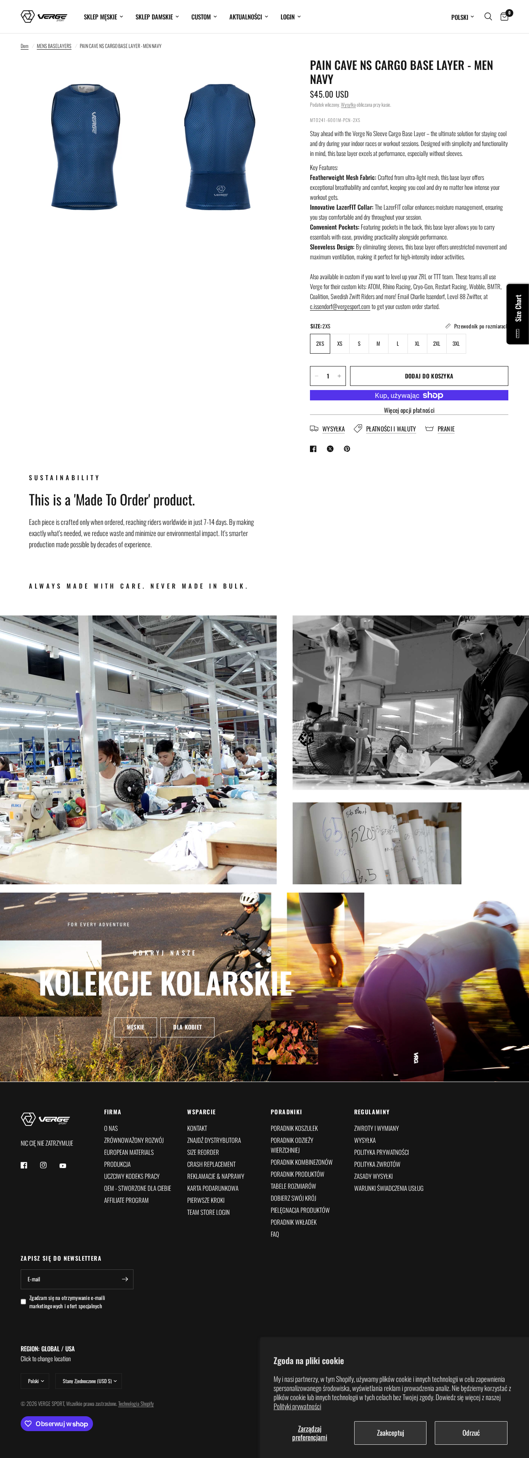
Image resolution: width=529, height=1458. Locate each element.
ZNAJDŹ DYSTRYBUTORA (214, 1139)
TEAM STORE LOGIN (208, 1211)
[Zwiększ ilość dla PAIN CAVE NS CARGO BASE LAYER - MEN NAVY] (339, 375)
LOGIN (288, 16)
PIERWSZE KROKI (205, 1199)
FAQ (275, 1233)
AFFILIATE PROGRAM (126, 1199)
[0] (502, 16)
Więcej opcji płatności (409, 410)
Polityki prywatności (297, 1406)
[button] (135, 1027)
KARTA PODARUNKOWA (212, 1187)
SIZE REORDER (203, 1151)
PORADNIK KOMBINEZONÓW (302, 1161)
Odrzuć (471, 1432)
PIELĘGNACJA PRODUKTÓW (300, 1209)
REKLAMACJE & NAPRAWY (215, 1175)
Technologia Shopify (136, 1403)
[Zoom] (135, 75)
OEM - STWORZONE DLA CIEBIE (137, 1187)
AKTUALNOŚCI (245, 16)
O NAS (111, 1127)
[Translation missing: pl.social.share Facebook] (315, 449)
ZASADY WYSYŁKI (373, 1175)
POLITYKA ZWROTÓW (377, 1163)
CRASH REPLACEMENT (211, 1163)
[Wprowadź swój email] (125, 1279)
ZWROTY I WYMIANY (376, 1127)
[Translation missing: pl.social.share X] (332, 449)
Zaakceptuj (390, 1432)
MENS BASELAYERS (54, 45)
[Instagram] (49, 1165)
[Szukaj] (488, 16)
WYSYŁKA (365, 1139)
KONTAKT (197, 1127)
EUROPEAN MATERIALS (129, 1151)
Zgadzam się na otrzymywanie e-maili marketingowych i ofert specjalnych (67, 1301)
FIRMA (113, 1112)
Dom (25, 45)
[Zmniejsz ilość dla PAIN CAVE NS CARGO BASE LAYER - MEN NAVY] (316, 375)
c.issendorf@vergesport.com (340, 306)
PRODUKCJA (117, 1163)
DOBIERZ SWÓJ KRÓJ (293, 1197)
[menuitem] (103, 16)
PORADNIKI (287, 1112)
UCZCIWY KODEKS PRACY (132, 1175)
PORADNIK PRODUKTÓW (297, 1173)
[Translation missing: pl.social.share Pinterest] (349, 449)
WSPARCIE (201, 1112)
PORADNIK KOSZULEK (294, 1127)
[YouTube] (69, 1166)
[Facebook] (30, 1165)
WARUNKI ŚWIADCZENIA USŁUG (389, 1187)
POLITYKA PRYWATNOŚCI (381, 1151)
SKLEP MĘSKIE (100, 16)
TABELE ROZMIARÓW (293, 1185)
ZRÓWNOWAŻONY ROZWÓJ (134, 1139)
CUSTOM (201, 16)
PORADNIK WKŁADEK (294, 1221)
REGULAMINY (372, 1112)
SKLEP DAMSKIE (154, 16)
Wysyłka (348, 104)
